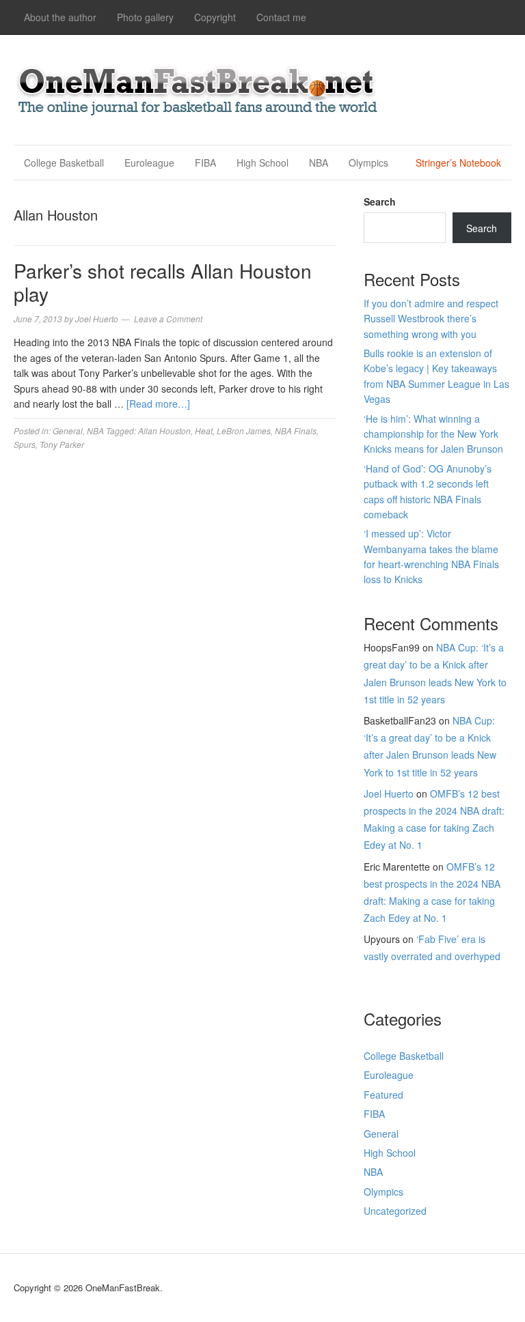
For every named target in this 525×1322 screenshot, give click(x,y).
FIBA (205, 162)
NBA (318, 162)
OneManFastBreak (198, 87)
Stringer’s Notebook (458, 162)
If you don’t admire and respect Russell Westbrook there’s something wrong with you (431, 318)
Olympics (368, 162)
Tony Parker (62, 444)
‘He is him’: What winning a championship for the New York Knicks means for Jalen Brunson (433, 434)
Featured (383, 1094)
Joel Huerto (389, 793)
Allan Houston (164, 430)
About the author (60, 17)
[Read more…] (158, 403)
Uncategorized (395, 1211)
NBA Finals (296, 430)
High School (262, 162)
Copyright (215, 17)
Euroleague (149, 162)
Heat (204, 430)
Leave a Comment (168, 318)
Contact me (281, 17)
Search (380, 201)
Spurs (25, 444)
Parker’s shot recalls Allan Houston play (163, 282)
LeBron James (244, 430)
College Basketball (64, 162)
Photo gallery (145, 17)
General (68, 430)
